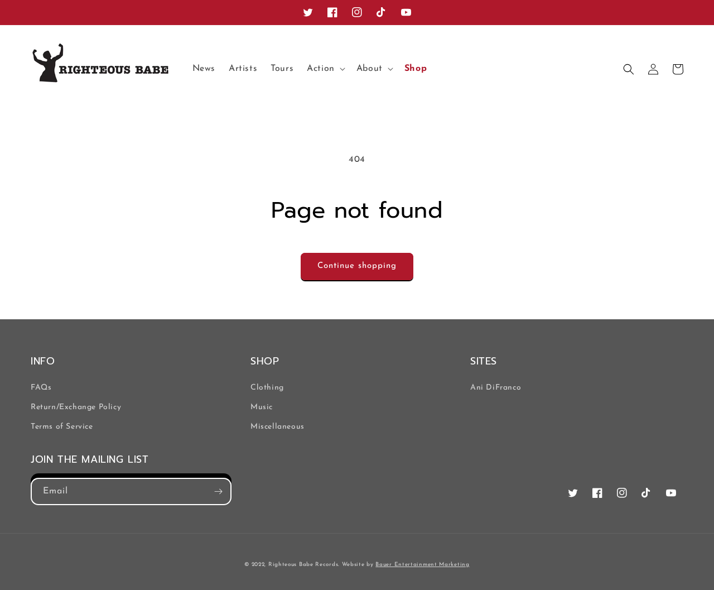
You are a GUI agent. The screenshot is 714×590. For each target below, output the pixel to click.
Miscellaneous (277, 427)
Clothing (267, 387)
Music (261, 407)
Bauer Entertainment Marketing (422, 565)
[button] (325, 68)
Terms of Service (62, 427)
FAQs (41, 387)
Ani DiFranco (495, 387)
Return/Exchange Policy (76, 407)
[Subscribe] (218, 491)
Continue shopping (357, 266)
